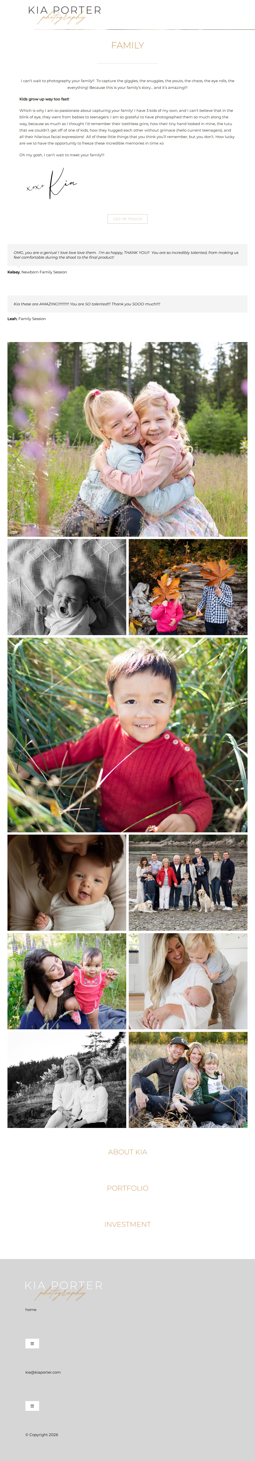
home (30, 1309)
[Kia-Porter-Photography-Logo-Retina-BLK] (65, 6)
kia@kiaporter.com (43, 1372)
